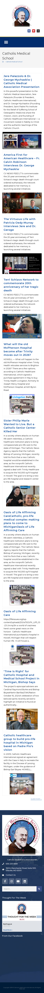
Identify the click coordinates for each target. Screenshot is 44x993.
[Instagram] (38, 30)
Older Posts (36, 799)
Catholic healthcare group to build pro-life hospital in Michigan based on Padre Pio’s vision (19, 742)
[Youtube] (33, 30)
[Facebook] (29, 30)
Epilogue (7, 924)
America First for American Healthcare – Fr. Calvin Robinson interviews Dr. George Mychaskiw (22, 162)
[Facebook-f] (5, 881)
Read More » (7, 930)
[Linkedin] (25, 881)
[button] (6, 42)
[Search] (39, 889)
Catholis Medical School (14, 62)
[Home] (3, 62)
